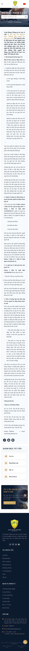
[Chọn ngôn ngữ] (25, 4)
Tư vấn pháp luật (17, 22)
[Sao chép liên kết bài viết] (4, 440)
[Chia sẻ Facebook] (13, 440)
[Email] (19, 544)
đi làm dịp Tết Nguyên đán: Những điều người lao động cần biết (14, 36)
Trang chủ (10, 22)
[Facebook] (10, 544)
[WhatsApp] (13, 544)
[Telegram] (16, 544)
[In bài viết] (8, 440)
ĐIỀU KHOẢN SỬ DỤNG (22, 647)
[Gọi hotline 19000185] (25, 642)
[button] (2, 4)
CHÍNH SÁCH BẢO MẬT (7, 647)
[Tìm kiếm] (26, 17)
